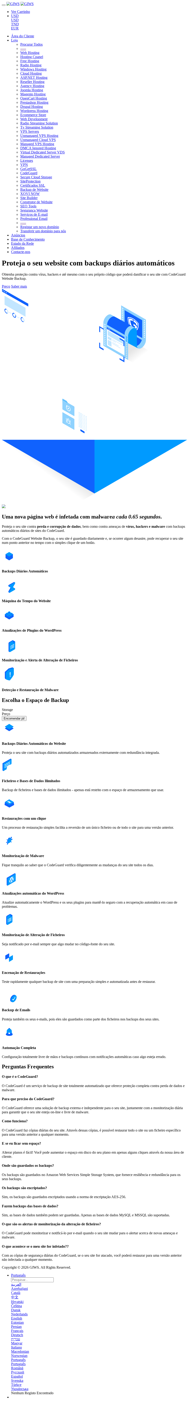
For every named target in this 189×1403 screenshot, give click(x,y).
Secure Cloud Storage (36, 177)
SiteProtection (30, 181)
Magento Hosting (33, 94)
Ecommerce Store (33, 115)
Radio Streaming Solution (39, 123)
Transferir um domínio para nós (43, 231)
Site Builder (29, 198)
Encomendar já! (14, 718)
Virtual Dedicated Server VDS (42, 152)
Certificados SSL (32, 185)
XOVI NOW (30, 194)
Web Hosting (29, 53)
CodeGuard (28, 173)
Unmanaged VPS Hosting (39, 136)
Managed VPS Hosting (37, 144)
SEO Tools (28, 206)
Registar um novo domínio (39, 227)
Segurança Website (34, 210)
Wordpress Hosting (34, 111)
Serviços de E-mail (34, 214)
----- (23, 48)
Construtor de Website (36, 202)
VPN (24, 165)
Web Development (33, 119)
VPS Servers (29, 131)
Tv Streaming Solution (36, 127)
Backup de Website (34, 190)
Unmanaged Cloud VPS (38, 140)
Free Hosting (29, 61)
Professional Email (33, 219)
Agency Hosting (32, 86)
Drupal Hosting (31, 107)
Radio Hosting (30, 65)
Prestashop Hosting (34, 102)
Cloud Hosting (31, 73)
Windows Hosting (33, 69)
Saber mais (19, 286)
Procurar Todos (31, 44)
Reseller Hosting (32, 82)
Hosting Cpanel (31, 57)
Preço (6, 286)
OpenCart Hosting (33, 98)
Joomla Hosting (31, 90)
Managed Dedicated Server (40, 156)
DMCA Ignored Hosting (38, 148)
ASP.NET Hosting (33, 78)
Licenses (26, 160)
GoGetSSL (28, 169)
